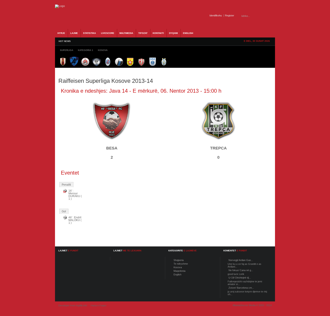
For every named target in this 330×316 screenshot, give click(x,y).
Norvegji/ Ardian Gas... (241, 260)
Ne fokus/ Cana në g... (241, 270)
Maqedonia (179, 271)
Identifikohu (215, 15)
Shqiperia (179, 260)
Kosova (178, 267)
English (177, 274)
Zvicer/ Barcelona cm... (241, 287)
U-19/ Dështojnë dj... (240, 277)
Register (229, 15)
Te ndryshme (181, 263)
